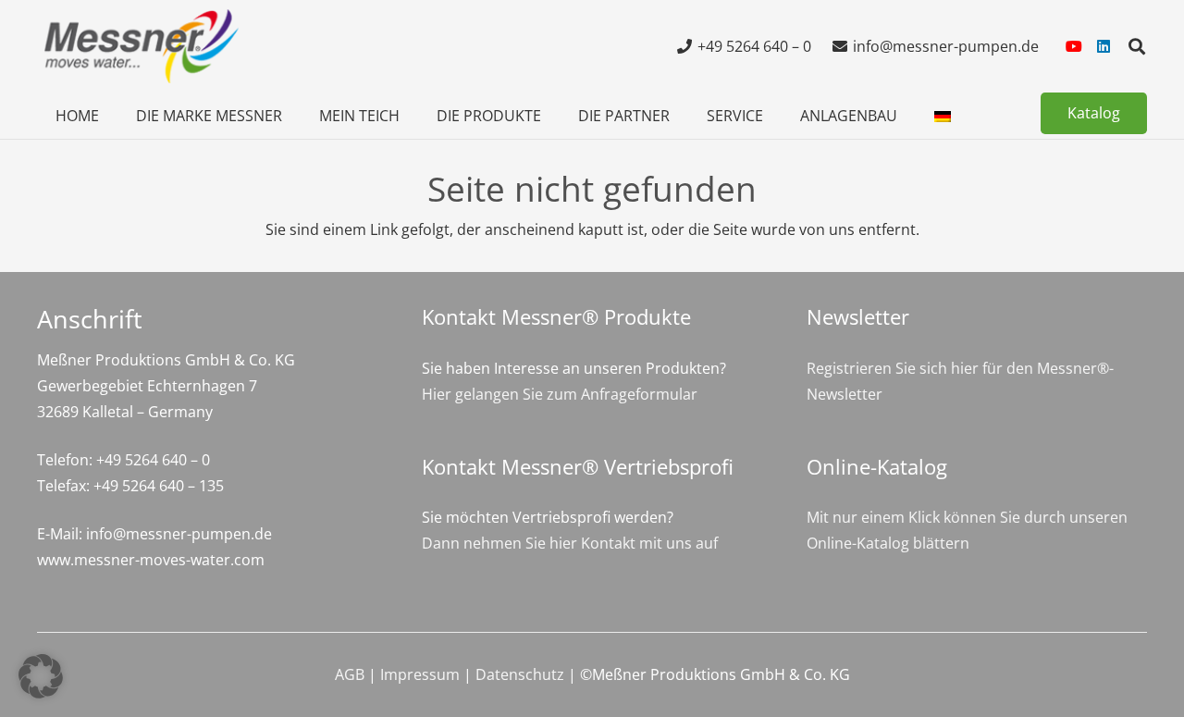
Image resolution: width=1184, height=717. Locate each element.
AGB (349, 674)
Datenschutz (519, 674)
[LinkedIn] (1103, 46)
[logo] (138, 46)
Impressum (420, 674)
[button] (1136, 46)
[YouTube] (1074, 46)
